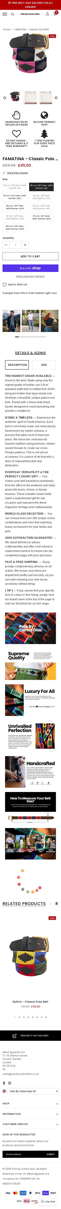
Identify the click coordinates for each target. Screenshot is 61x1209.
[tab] (26, 903)
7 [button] (41, 1017)
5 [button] (32, 1017)
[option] (30, 53)
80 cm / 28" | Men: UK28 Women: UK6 (15, 186)
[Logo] (30, 14)
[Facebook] (4, 1083)
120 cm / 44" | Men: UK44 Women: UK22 (15, 227)
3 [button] (24, 1017)
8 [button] (46, 1017)
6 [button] (37, 1017)
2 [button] (19, 1017)
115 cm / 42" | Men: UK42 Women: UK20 (41, 217)
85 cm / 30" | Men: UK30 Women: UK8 (41, 186)
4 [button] (28, 1017)
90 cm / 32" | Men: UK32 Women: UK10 (15, 197)
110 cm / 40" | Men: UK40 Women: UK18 (15, 217)
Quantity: (8, 238)
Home (6, 29)
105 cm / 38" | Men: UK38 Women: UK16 (41, 207)
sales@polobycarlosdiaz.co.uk (21, 1074)
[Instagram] (9, 1083)
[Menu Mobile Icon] (5, 14)
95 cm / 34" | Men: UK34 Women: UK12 (41, 197)
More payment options (30, 276)
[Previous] (6, 321)
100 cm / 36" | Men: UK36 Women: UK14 (15, 207)
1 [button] (15, 1017)
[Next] (54, 321)
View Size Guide (17, 173)
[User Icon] (47, 14)
